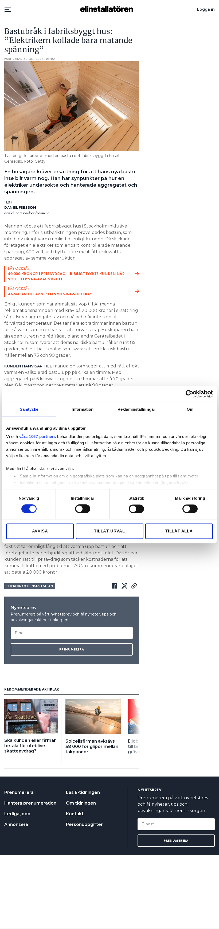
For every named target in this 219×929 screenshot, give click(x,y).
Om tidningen (81, 803)
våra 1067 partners (37, 436)
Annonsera (16, 824)
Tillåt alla (179, 531)
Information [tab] (82, 409)
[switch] (82, 509)
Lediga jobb (17, 813)
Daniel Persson (20, 207)
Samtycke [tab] (29, 409)
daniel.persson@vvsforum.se (27, 212)
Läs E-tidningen (83, 792)
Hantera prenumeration (30, 803)
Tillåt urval (109, 531)
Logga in (206, 9)
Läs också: (66, 273)
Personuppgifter (84, 824)
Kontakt (75, 813)
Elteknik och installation (29, 586)
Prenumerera (19, 792)
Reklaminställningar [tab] (136, 409)
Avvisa (40, 531)
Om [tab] (190, 409)
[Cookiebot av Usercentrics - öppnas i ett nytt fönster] (189, 394)
